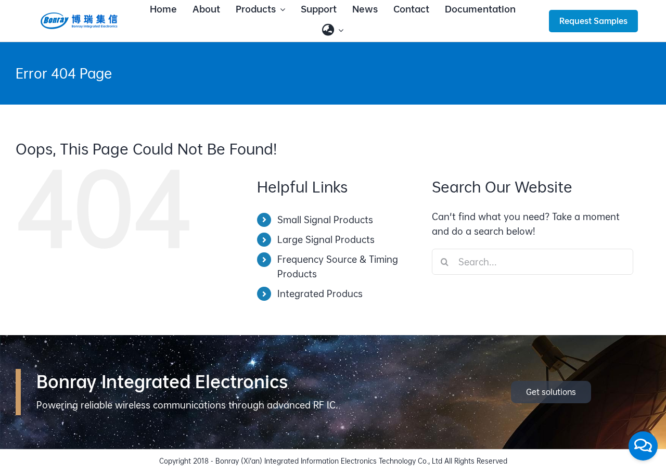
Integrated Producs (320, 293)
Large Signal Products (326, 239)
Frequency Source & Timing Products (337, 266)
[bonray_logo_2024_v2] (79, 15)
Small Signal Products (325, 219)
